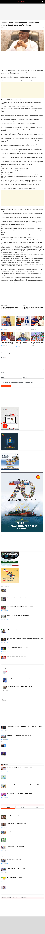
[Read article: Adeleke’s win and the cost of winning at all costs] (3, 869)
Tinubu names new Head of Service (13, 629)
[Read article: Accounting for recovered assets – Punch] (3, 832)
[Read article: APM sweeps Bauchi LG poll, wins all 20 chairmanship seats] (3, 599)
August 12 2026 (4, 610)
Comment (3, 357)
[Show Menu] (2, 2)
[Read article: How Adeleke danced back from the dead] (3, 860)
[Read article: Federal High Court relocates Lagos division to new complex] (3, 616)
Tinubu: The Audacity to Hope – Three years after (16, 886)
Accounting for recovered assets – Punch (14, 831)
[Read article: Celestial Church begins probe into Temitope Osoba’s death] (5, 680)
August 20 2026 (19, 346)
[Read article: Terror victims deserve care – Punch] (3, 817)
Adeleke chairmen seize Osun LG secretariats (15, 589)
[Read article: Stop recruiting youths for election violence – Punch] (3, 840)
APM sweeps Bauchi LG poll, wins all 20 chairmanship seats (18, 597)
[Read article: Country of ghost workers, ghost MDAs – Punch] (3, 847)
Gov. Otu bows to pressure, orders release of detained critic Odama (19, 767)
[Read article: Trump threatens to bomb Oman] (3, 745)
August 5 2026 (4, 881)
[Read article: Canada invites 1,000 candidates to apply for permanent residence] (3, 736)
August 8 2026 (4, 642)
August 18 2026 (4, 872)
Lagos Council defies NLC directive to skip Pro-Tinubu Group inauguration (20, 606)
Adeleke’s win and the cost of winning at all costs (16, 868)
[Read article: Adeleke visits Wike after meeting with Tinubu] (37, 321)
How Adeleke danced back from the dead (14, 859)
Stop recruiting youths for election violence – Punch (16, 838)
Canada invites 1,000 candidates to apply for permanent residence (19, 735)
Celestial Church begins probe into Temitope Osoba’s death (19, 678)
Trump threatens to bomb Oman (13, 744)
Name (2, 372)
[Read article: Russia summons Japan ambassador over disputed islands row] (3, 754)
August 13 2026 (5, 682)
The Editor (7, 27)
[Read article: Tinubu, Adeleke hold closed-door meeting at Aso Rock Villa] (8, 336)
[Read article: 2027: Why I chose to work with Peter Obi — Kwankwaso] (23, 321)
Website (24, 377)
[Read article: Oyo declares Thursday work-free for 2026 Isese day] (3, 777)
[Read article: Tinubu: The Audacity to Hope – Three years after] (3, 887)
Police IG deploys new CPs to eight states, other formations (18, 647)
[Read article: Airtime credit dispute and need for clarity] (3, 878)
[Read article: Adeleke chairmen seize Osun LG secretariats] (3, 590)
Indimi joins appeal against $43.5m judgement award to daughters (20, 686)
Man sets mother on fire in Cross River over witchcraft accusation (20, 671)
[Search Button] (43, 2)
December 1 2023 (13, 27)
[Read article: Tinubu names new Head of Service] (3, 631)
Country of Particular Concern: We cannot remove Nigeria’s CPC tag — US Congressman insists (24, 726)
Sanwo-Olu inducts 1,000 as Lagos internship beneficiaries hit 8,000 (19, 793)
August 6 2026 (4, 619)
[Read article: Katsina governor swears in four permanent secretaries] (3, 657)
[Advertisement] (22, 12)
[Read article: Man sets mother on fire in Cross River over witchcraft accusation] (5, 672)
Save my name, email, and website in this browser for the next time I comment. (18, 382)
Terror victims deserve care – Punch (13, 815)
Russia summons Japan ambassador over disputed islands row (18, 752)
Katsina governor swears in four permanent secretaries (17, 656)
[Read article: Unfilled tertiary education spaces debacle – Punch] (3, 824)
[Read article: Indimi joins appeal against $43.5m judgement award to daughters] (5, 687)
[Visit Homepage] (22, 2)
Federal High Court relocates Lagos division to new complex (18, 615)
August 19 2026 (33, 345)
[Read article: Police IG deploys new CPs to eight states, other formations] (3, 648)
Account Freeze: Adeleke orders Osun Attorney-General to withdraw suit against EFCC (23, 784)
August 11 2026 (4, 850)
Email (2, 377)
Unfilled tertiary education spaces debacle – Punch (16, 823)
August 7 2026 (4, 651)
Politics (19, 27)
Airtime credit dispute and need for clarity (14, 877)
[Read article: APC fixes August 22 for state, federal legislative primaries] (37, 336)
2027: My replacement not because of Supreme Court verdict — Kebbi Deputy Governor (22, 344)
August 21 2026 (4, 329)
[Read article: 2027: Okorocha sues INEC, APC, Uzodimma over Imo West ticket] (8, 321)
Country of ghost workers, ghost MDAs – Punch (15, 846)
